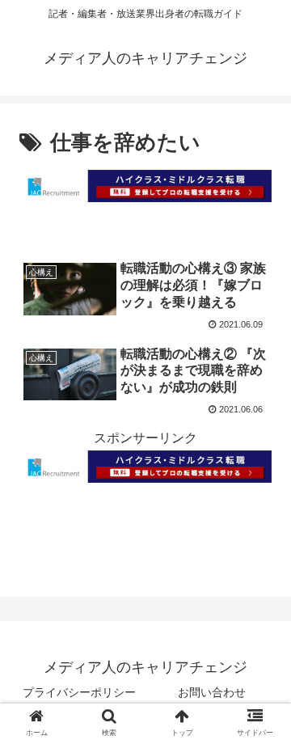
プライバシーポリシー (79, 692)
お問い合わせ (212, 692)
